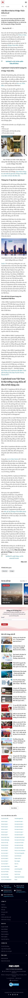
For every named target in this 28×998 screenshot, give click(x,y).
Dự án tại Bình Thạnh (5, 866)
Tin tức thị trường (5, 946)
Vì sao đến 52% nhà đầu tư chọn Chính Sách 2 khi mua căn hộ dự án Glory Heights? (20, 707)
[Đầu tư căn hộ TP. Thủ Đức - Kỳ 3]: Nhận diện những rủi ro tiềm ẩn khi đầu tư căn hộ (19, 715)
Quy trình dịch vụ (5, 939)
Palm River (5, 599)
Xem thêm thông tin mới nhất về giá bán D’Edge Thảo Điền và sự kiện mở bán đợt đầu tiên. (14, 174)
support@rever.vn (8, 896)
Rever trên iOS (4, 958)
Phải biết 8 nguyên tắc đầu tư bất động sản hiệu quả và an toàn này (20, 664)
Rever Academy (4, 934)
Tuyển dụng (3, 907)
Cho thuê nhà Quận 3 (19, 826)
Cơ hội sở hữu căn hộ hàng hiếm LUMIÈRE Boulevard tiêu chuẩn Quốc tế (19, 648)
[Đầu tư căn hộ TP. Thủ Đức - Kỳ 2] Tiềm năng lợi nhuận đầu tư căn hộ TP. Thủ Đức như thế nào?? (19, 724)
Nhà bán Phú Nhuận (5, 840)
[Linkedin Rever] (12, 994)
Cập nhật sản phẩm (6, 948)
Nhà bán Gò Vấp (4, 842)
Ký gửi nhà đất (4, 926)
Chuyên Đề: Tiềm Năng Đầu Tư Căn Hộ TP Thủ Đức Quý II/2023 (19, 757)
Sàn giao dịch (4, 912)
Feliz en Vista (22, 35)
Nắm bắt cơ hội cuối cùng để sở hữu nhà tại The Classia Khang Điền (20, 791)
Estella (16, 866)
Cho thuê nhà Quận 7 (19, 832)
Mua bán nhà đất (4, 818)
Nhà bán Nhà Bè (4, 848)
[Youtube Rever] (17, 994)
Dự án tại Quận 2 (4, 853)
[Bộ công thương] (14, 985)
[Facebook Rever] (8, 994)
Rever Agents (4, 936)
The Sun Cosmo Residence (20, 850)
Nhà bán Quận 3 (4, 826)
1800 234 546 (7, 887)
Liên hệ (3, 914)
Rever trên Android (5, 961)
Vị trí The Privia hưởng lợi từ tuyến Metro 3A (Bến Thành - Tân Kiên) (19, 681)
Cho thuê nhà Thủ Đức (19, 842)
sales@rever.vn (8, 892)
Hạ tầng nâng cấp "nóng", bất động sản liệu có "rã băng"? (19, 741)
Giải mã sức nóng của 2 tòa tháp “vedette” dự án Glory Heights (20, 766)
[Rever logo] (2, 2)
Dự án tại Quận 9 (4, 863)
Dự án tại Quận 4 (4, 858)
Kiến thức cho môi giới (6, 951)
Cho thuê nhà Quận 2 (19, 824)
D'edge (11, 571)
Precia (16, 879)
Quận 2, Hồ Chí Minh (7, 600)
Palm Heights (17, 861)
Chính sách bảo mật (6, 917)
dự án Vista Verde (12, 459)
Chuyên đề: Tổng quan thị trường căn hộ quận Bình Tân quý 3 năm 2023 (19, 698)
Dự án (7, 6)
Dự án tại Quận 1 (4, 850)
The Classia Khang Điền (19, 853)
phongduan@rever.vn (21, 892)
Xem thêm (14, 808)
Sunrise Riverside (18, 855)
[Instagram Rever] (15, 994)
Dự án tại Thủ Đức (5, 871)
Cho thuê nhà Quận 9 (19, 834)
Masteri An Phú (18, 858)
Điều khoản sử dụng (5, 919)
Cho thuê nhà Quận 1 (19, 821)
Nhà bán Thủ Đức (4, 845)
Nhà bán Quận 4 (4, 829)
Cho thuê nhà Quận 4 (19, 829)
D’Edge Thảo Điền (13, 45)
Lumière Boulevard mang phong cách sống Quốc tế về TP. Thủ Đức (20, 783)
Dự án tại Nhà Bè (4, 874)
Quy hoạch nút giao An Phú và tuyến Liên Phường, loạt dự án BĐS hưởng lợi (19, 656)
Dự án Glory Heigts (5, 877)
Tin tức (2, 6)
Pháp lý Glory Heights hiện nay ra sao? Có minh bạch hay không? (19, 774)
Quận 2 (3, 263)
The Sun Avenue (18, 871)
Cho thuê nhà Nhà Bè (19, 845)
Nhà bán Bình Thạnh (5, 837)
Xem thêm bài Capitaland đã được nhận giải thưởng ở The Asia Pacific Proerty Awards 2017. (13, 373)
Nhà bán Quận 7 (4, 832)
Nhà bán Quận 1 (4, 821)
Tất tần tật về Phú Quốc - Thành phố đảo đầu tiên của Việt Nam (19, 673)
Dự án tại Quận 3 (4, 855)
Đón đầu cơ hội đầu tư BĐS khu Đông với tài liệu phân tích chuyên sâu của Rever (19, 749)
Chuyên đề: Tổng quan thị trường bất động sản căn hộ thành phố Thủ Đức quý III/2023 (19, 690)
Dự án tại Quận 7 (4, 861)
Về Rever (3, 904)
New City (16, 863)
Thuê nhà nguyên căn (19, 818)
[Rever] (14, 966)
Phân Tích (4, 571)
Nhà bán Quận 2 (4, 824)
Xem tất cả (22, 581)
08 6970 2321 (11, 978)
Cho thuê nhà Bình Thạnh (19, 837)
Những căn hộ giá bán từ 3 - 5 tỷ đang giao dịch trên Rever (19, 639)
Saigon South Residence (19, 877)
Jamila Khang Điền (18, 869)
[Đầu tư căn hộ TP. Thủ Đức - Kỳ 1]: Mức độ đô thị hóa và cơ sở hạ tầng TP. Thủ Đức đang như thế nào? (20, 732)
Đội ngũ (3, 909)
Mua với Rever (4, 929)
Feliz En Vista (17, 874)
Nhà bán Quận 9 (4, 834)
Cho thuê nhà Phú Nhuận (19, 840)
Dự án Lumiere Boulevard (6, 879)
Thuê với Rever (4, 931)
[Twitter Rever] (10, 994)
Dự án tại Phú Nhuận (5, 869)
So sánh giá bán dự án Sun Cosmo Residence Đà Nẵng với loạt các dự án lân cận (19, 800)
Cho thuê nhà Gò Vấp (19, 848)
